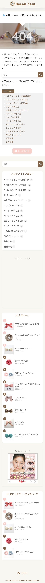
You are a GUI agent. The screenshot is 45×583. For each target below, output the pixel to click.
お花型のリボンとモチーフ (17, 110)
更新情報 (9, 142)
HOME (24, 573)
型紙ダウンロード (13, 135)
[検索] (40, 74)
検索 (40, 164)
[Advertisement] (22, 283)
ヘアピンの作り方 (13, 117)
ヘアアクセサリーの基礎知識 (18, 96)
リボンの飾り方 (12, 107)
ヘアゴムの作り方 (13, 114)
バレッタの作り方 (13, 121)
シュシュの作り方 (13, 128)
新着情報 (9, 138)
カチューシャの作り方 (15, 124)
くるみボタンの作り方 (15, 131)
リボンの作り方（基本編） (17, 100)
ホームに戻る (23, 151)
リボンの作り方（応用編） (17, 103)
